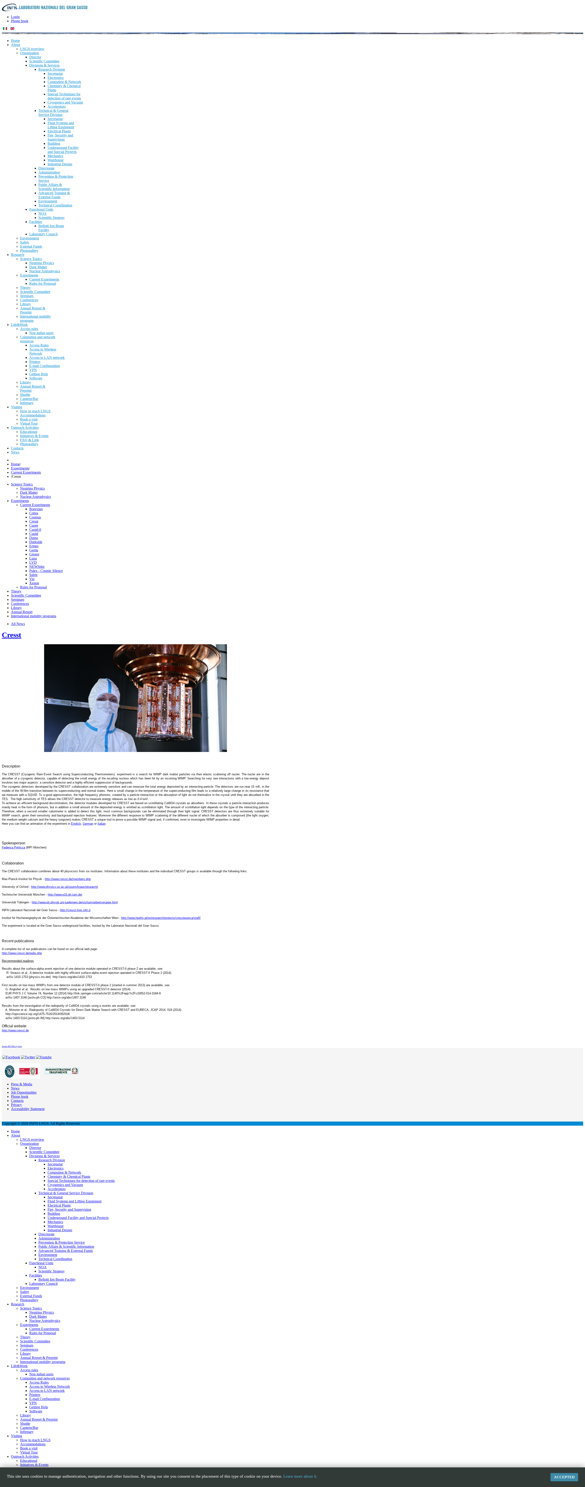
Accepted (564, 1477)
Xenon (34, 583)
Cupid (33, 534)
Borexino (36, 509)
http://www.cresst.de (15, 1030)
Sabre (33, 575)
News (15, 1088)
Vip (32, 579)
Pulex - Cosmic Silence (46, 571)
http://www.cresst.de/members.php (68, 879)
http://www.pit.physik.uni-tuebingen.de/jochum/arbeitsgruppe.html (75, 902)
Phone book (19, 21)
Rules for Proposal (33, 587)
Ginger (34, 554)
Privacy (16, 1105)
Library (16, 608)
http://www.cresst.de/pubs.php (22, 953)
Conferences (20, 604)
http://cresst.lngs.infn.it (75, 910)
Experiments (20, 468)
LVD (33, 562)
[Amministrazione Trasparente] (62, 1071)
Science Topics (22, 484)
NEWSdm (36, 567)
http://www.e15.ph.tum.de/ (65, 894)
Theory (16, 591)
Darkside (35, 542)
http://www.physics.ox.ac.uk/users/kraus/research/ (64, 886)
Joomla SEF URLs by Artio (12, 1046)
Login (15, 17)
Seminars (17, 599)
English (76, 823)
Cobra (33, 513)
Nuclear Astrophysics (35, 497)
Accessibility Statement (28, 1109)
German (88, 823)
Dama (33, 538)
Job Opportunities (24, 1092)
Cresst (33, 521)
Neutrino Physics (32, 488)
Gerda (33, 550)
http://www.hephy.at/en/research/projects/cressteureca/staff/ (161, 918)
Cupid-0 (35, 529)
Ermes (33, 546)
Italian (102, 823)
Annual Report (21, 612)
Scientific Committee (26, 595)
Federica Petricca (13, 847)
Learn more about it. (300, 1476)
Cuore (33, 525)
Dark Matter (29, 492)
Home (15, 464)
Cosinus (35, 517)
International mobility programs (33, 616)
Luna (33, 558)
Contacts (17, 1101)
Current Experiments (26, 472)
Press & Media (21, 1084)
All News (18, 624)
